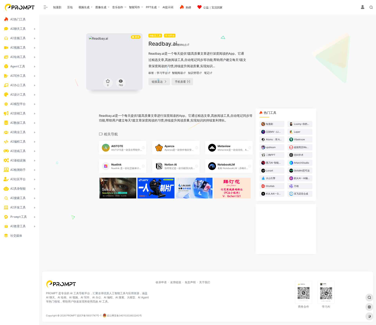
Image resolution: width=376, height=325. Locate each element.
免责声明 (190, 282)
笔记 (207, 72)
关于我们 (204, 282)
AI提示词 (168, 7)
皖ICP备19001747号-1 (89, 315)
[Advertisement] (290, 60)
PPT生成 (151, 7)
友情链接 (175, 282)
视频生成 (84, 7)
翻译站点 (182, 44)
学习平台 (169, 35)
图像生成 (100, 7)
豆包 (70, 7)
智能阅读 (177, 72)
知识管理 (193, 72)
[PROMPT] (61, 285)
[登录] (363, 7)
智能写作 (134, 7)
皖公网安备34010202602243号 (124, 315)
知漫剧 (57, 7)
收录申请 (161, 282)
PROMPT (71, 315)
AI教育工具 (155, 35)
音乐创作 (117, 7)
